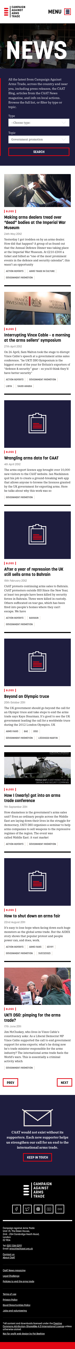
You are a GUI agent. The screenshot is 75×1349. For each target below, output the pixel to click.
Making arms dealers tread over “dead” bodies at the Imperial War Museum (35, 222)
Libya (9, 386)
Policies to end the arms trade (18, 1281)
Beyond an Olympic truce (26, 696)
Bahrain (34, 617)
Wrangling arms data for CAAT (31, 458)
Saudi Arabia (24, 386)
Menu (55, 11)
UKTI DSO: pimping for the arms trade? (32, 1017)
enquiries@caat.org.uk (21, 1248)
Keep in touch (37, 1157)
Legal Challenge (11, 1276)
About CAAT (9, 1257)
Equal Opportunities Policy (16, 1305)
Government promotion (19, 277)
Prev (10, 1082)
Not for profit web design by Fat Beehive (24, 1333)
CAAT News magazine (14, 1270)
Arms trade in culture (42, 271)
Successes (44, 953)
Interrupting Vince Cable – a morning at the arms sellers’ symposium (37, 337)
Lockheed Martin (48, 737)
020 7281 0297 (14, 1245)
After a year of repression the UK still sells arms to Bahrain (33, 571)
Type (11, 116)
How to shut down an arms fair (32, 916)
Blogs (10, 211)
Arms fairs (12, 731)
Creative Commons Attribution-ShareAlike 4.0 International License (33, 1325)
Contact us (8, 1254)
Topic (12, 133)
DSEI (35, 731)
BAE (26, 731)
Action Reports (15, 271)
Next (64, 1082)
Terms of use (9, 1294)
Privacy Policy (10, 1299)
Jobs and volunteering (15, 1310)
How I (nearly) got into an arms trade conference (32, 798)
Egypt (50, 946)
